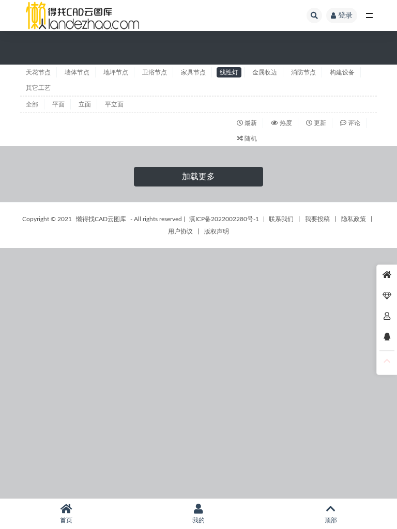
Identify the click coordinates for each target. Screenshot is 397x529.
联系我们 (281, 219)
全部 (32, 104)
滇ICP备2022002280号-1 (224, 219)
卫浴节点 (154, 72)
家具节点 (193, 72)
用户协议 (180, 231)
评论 (353, 123)
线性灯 (229, 72)
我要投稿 (317, 219)
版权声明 (216, 231)
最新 (250, 123)
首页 (66, 520)
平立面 (114, 104)
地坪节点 (115, 72)
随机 (250, 138)
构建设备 (342, 72)
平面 (58, 104)
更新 (319, 123)
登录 (345, 15)
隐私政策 (353, 219)
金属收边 (264, 72)
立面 (85, 104)
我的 (198, 520)
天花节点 (38, 72)
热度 (285, 123)
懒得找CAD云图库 (101, 219)
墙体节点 (77, 72)
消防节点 (303, 72)
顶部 (331, 520)
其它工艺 (38, 88)
